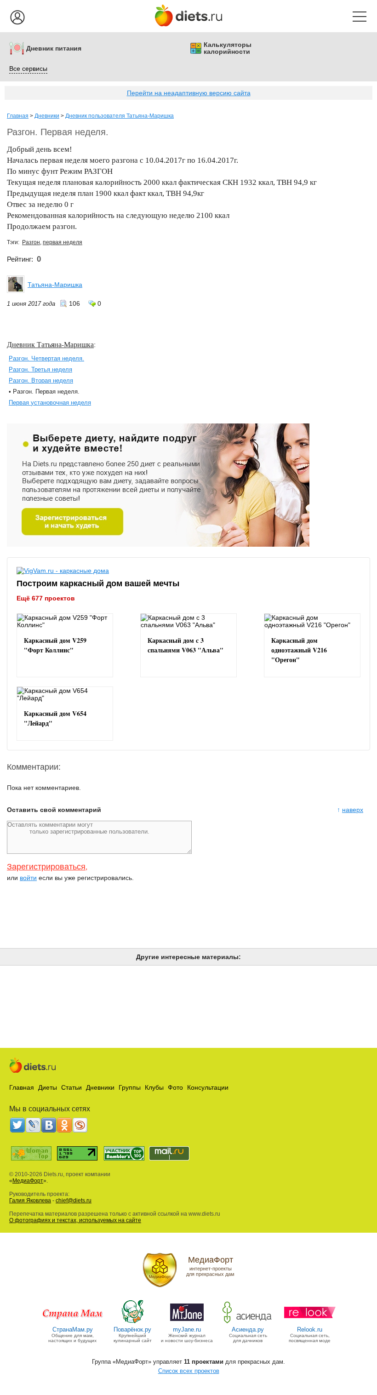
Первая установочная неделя (50, 402)
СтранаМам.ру (72, 1329)
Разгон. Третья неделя (40, 369)
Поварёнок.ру (132, 1329)
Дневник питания (53, 48)
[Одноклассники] (64, 1125)
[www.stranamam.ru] (72, 1322)
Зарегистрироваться (46, 866)
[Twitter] (17, 1125)
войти (28, 877)
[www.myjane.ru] (187, 1322)
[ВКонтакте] (48, 1125)
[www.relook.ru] (310, 1322)
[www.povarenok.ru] (132, 1322)
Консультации (207, 1087)
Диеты (47, 1087)
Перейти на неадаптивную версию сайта (189, 93)
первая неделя (62, 242)
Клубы (154, 1087)
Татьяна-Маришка (55, 284)
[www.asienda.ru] (248, 1322)
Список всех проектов (188, 1370)
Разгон (31, 242)
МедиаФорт (27, 1181)
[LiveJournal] (33, 1125)
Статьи (71, 1087)
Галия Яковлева (30, 1200)
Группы (130, 1087)
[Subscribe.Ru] (80, 1125)
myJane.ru (187, 1329)
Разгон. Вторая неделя (41, 380)
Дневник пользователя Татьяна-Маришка (119, 116)
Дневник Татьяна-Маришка (50, 344)
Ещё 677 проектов (46, 597)
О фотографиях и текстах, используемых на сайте (75, 1220)
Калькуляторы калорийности (227, 48)
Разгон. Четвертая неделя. (46, 358)
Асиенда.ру (248, 1329)
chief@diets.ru (73, 1200)
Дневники (46, 116)
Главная (18, 116)
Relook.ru (309, 1329)
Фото (175, 1087)
